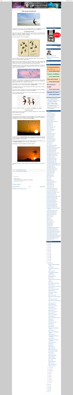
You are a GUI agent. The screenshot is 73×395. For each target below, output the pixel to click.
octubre (49, 369)
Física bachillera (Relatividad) (51, 168)
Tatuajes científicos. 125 (51, 290)
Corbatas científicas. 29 (51, 334)
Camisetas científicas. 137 (52, 365)
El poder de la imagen (50, 141)
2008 (48, 390)
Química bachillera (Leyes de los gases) (52, 232)
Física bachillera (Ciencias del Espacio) (52, 147)
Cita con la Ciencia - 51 (51, 330)
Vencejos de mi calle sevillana (52, 355)
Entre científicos (49, 143)
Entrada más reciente (16, 186)
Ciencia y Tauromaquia (50, 129)
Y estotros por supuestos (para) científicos (54, 286)
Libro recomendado (49, 184)
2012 (48, 384)
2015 (48, 259)
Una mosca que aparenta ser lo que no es (54, 317)
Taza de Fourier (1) (51, 323)
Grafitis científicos (49, 175)
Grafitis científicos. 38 (51, 287)
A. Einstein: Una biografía (50, 113)
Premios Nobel (49, 223)
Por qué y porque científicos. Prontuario (53, 283)
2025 (48, 244)
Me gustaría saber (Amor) (50, 193)
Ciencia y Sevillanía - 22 (51, 313)
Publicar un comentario (16, 184)
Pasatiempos (48, 219)
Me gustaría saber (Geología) (51, 201)
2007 (48, 391)
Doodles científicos (49, 137)
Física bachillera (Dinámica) (51, 151)
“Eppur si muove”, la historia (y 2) (53, 305)
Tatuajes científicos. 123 (51, 346)
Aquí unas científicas (50, 116)
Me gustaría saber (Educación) (51, 188)
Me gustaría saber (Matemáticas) (51, 189)
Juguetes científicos (49, 180)
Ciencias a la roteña (49, 130)
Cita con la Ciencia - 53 (51, 284)
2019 (48, 253)
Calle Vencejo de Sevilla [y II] (52, 358)
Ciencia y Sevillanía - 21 (51, 338)
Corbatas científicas (49, 134)
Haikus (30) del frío (51, 277)
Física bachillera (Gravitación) (51, 158)
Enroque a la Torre (49, 142)
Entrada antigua (42, 186)
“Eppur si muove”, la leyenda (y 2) (53, 311)
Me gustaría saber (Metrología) (51, 206)
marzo (49, 379)
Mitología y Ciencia (49, 215)
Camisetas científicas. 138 (52, 304)
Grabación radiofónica (50, 172)
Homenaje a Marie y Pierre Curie (52, 349)
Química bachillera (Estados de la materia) (53, 231)
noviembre (49, 367)
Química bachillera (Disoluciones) (51, 228)
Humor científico (50, 293)
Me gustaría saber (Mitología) (51, 211)
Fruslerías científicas (50, 171)
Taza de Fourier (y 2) (51, 320)
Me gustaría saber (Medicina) (51, 205)
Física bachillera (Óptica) (50, 167)
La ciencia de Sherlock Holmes (51, 181)
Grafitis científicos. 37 (51, 326)
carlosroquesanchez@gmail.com (54, 57)
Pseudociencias (49, 224)
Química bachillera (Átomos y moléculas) (52, 227)
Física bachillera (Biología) (50, 146)
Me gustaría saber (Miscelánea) (51, 210)
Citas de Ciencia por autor (50, 133)
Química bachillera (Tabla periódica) (52, 237)
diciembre (49, 263)
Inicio (30, 186)
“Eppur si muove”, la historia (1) (52, 308)
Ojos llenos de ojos (51, 343)
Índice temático (49, 179)
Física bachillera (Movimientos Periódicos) (53, 164)
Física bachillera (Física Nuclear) (51, 155)
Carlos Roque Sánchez (20, 169)
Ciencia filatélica (49, 124)
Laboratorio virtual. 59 (51, 310)
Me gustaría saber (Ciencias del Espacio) (52, 196)
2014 (48, 260)
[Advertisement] (54, 18)
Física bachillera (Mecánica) (51, 159)
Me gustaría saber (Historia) (51, 202)
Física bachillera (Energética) (51, 154)
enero (49, 382)
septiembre (50, 370)
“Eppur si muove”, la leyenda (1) (52, 314)
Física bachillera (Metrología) (51, 160)
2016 (48, 257)
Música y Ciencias (49, 216)
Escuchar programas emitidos (54, 71)
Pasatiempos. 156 (50, 281)
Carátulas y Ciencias (50, 120)
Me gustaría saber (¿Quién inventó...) (52, 192)
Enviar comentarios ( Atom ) (22, 188)
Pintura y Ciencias (49, 220)
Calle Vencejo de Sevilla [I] (51, 361)
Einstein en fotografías (50, 138)
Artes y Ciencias (49, 117)
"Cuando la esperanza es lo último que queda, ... (53, 107)
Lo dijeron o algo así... (50, 185)
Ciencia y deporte (49, 125)
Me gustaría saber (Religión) (51, 214)
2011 (48, 385)
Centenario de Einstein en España (51, 121)
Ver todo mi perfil (49, 58)
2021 (48, 250)
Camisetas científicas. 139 (52, 276)
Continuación (15, 28)
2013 (48, 262)
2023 (48, 247)
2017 (48, 256)
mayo (49, 376)
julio (49, 373)
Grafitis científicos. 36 (51, 362)
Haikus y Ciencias (49, 176)
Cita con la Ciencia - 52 (51, 307)
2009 (48, 388)
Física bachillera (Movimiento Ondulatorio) (52, 163)
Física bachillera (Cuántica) (50, 150)
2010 (48, 387)
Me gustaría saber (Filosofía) (51, 200)
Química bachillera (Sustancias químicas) (52, 236)
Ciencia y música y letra (50, 126)
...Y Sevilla (48, 112)
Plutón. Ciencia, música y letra (52, 364)
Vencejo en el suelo (51, 352)
